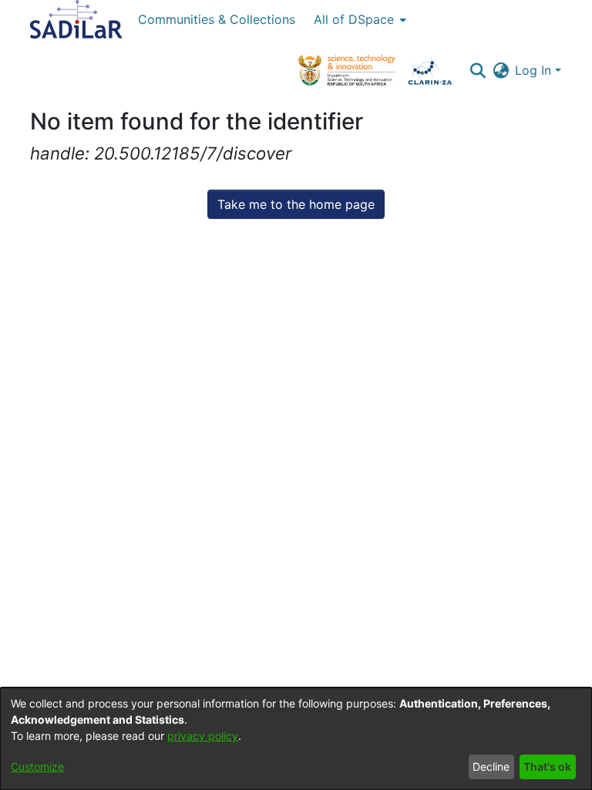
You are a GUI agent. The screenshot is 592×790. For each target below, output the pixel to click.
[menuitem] (358, 19)
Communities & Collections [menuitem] (216, 19)
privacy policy (202, 735)
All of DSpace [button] (354, 19)
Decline (491, 766)
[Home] (76, 19)
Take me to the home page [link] (296, 204)
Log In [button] (535, 70)
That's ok (547, 766)
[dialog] (296, 738)
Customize (37, 766)
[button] (477, 70)
